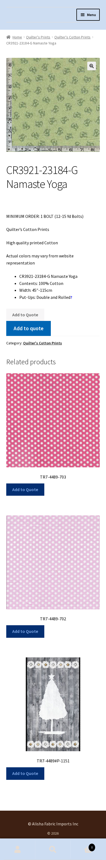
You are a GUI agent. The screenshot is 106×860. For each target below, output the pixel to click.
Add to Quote (25, 314)
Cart (82, 845)
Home (17, 37)
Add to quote (28, 328)
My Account (17, 849)
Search (53, 849)
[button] (91, 66)
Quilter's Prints (38, 37)
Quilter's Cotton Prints (72, 37)
